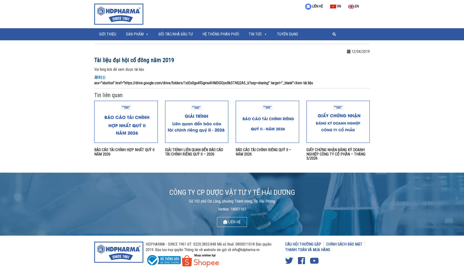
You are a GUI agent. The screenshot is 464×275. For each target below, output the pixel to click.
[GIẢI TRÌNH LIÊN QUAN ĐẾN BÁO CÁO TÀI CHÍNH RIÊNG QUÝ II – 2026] (197, 121)
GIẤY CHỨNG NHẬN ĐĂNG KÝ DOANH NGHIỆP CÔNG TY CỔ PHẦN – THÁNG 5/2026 (335, 154)
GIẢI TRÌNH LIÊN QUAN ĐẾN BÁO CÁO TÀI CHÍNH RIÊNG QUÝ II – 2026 (194, 152)
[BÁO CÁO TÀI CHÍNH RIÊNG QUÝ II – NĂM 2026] (267, 121)
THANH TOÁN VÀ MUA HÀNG (307, 249)
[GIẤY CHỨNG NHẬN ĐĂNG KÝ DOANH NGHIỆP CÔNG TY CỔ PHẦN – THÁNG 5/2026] (338, 121)
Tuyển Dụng (287, 34)
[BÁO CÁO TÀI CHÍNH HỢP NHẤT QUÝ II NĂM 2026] (126, 121)
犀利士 (100, 77)
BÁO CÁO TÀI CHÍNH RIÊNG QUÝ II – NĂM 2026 (263, 152)
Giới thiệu (107, 34)
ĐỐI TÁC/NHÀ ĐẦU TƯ (176, 34)
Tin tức (255, 34)
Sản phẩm (135, 34)
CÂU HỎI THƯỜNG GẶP (303, 244)
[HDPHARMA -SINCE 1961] (118, 13)
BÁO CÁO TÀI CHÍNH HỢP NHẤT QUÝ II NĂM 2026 (124, 152)
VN (338, 6)
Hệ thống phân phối (221, 34)
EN (356, 6)
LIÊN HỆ (317, 6)
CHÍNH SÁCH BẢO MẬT (344, 244)
